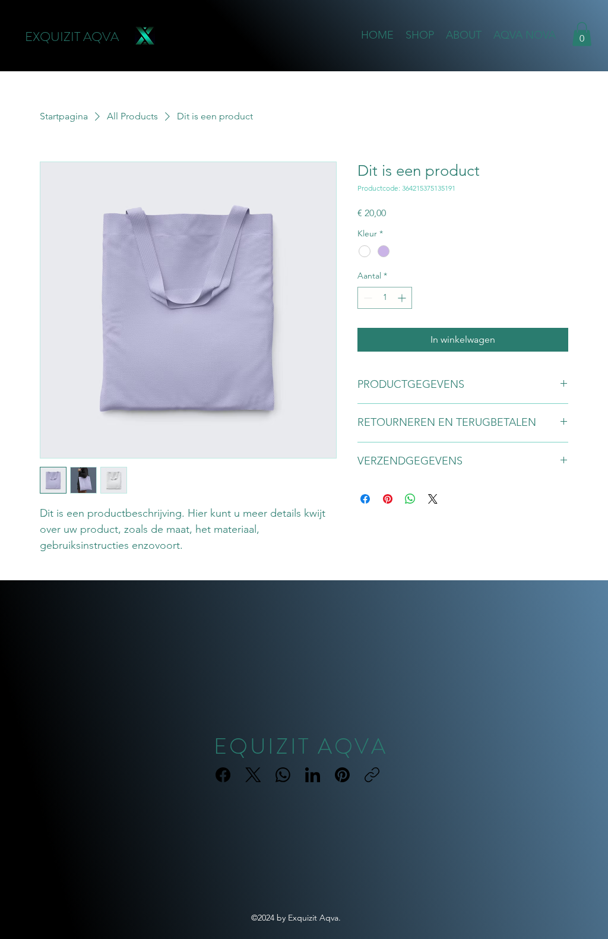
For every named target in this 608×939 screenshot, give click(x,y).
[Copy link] (372, 774)
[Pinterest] (342, 774)
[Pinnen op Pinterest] (388, 499)
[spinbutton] (384, 297)
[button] (582, 34)
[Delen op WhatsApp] (410, 499)
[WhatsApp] (283, 774)
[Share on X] (433, 499)
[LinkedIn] (312, 774)
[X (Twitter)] (253, 774)
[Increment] (402, 297)
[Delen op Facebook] (365, 499)
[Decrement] (366, 297)
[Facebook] (223, 774)
